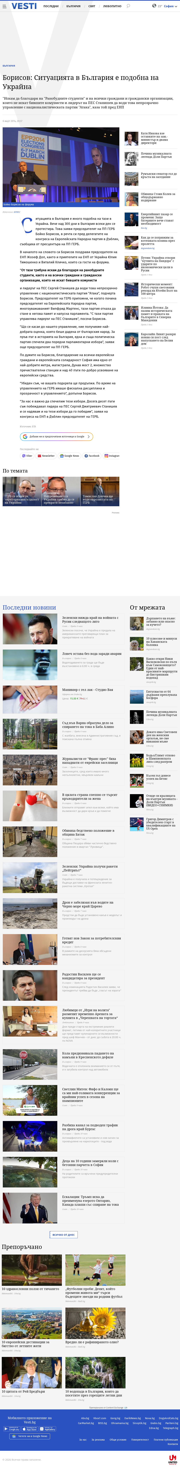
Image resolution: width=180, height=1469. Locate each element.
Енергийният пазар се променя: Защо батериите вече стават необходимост (157, 219)
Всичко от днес (64, 1234)
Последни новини (29, 607)
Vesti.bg (24, 6)
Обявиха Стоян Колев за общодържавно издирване (158, 197)
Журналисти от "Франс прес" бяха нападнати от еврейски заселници (90, 761)
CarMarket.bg (86, 1423)
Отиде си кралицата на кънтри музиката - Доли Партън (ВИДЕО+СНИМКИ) (161, 800)
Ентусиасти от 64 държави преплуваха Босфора (161, 695)
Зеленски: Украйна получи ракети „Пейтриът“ (90, 868)
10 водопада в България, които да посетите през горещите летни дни (93, 1393)
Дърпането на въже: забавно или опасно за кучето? (161, 621)
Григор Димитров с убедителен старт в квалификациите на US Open (160, 823)
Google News (72, 455)
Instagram (114, 455)
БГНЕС (17, 212)
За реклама (98, 1439)
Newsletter (48, 455)
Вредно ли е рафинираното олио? (92, 1342)
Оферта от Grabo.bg (72, 694)
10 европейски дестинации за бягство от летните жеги (25, 1344)
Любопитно (112, 6)
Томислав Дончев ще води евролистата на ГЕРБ (98, 499)
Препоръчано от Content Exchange (106, 1407)
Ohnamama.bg (119, 1423)
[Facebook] (178, 1448)
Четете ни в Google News (32, 1436)
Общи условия (118, 1439)
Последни (51, 6)
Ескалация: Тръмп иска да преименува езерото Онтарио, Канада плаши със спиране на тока (90, 1201)
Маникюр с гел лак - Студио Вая (87, 690)
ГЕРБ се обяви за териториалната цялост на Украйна (22, 499)
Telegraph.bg (170, 1428)
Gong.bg (115, 1418)
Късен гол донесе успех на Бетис (158, 777)
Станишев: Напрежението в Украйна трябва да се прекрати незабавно (59, 497)
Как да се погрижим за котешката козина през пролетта (158, 241)
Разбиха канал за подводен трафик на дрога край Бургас (90, 1127)
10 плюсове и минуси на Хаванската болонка (161, 642)
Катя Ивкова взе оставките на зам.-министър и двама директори (154, 138)
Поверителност (140, 1439)
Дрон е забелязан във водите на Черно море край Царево (87, 904)
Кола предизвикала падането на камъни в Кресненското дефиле (88, 1055)
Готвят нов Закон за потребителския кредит (91, 940)
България (73, 6)
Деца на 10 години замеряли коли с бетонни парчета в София (90, 1163)
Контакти (173, 1444)
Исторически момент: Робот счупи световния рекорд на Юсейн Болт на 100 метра (159, 289)
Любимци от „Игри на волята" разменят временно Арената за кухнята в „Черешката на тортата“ (90, 1014)
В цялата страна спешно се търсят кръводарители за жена (89, 797)
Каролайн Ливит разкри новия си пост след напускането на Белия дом (158, 339)
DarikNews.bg (132, 1418)
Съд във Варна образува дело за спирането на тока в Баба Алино (88, 725)
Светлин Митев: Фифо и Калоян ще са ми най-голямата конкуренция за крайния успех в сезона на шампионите (91, 1095)
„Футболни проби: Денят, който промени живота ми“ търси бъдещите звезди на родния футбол (93, 1292)
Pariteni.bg (171, 1423)
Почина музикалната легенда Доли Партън (156, 155)
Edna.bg (154, 1428)
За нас (83, 1439)
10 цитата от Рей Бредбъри (23, 1391)
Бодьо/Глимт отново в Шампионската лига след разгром (160, 758)
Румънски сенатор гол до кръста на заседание (159, 175)
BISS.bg (102, 1423)
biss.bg (144, 228)
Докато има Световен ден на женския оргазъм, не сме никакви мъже (161, 736)
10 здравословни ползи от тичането (30, 1289)
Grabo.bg (155, 1423)
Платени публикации (166, 1439)
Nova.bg (150, 1418)
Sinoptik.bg (139, 1423)
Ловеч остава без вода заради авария (91, 654)
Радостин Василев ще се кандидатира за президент (83, 976)
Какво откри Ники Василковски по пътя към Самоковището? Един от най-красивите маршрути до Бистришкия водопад (161, 668)
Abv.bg (85, 1418)
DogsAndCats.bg (168, 1418)
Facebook (94, 455)
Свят (91, 6)
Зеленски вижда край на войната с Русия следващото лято (90, 619)
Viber (29, 455)
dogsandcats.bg (148, 248)
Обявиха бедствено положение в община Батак (88, 832)
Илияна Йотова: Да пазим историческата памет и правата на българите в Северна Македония (156, 314)
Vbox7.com (99, 1418)
